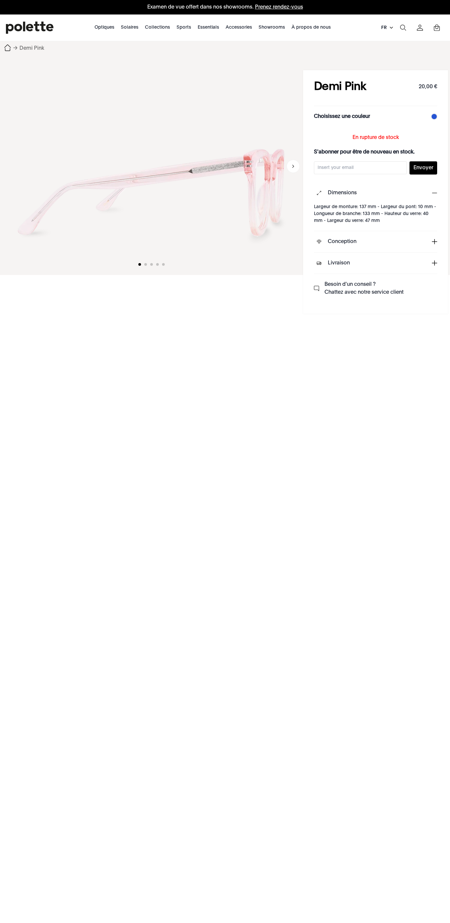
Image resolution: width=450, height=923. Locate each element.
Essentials (208, 27)
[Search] (403, 28)
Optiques (104, 27)
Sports (184, 27)
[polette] (29, 27)
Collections (157, 27)
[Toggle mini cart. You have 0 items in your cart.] (437, 28)
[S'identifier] (420, 28)
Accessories (239, 27)
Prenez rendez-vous (279, 7)
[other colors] (432, 117)
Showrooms (272, 27)
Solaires (129, 27)
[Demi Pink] (151, 166)
